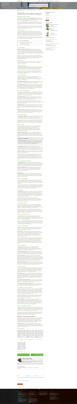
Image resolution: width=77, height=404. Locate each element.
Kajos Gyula (47, 47)
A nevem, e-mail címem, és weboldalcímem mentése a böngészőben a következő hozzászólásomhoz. (31, 377)
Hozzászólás (19, 368)
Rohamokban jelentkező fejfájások (32, 402)
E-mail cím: (47, 17)
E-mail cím (28, 375)
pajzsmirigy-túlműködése (20, 71)
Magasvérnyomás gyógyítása (43, 393)
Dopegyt (23, 157)
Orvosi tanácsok (20, 398)
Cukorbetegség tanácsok (53, 397)
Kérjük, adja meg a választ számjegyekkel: (23, 380)
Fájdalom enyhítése (31, 393)
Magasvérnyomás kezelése (42, 394)
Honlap (37, 375)
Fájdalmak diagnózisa (31, 394)
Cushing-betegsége (38, 70)
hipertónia (23, 12)
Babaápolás (19, 393)
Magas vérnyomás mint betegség (24, 43)
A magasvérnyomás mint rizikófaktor (25, 44)
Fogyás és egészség (52, 393)
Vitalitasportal (20, 1)
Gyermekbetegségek (21, 394)
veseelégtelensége (28, 71)
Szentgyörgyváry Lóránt (49, 43)
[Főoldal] (17, 10)
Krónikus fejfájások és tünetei (33, 398)
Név (18, 375)
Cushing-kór (19, 12)
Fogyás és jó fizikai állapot (53, 394)
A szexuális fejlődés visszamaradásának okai (26, 42)
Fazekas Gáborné (48, 39)
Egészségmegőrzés (20, 401)
